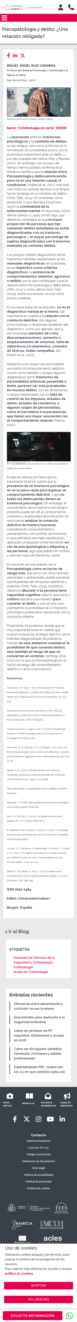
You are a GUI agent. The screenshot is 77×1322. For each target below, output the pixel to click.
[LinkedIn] (16, 55)
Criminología (23, 967)
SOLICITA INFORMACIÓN (32, 1316)
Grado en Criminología (30, 972)
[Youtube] (50, 1119)
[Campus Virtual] (60, 7)
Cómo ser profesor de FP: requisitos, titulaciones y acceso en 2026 (39, 1035)
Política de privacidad (38, 1181)
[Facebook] (9, 55)
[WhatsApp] (69, 1315)
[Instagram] (38, 1119)
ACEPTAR (38, 1286)
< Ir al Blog (17, 931)
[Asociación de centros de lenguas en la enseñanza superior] (50, 1240)
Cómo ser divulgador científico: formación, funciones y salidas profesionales (38, 1053)
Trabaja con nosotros (38, 1154)
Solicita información (38, 1141)
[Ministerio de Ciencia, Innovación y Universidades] (28, 1207)
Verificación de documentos (38, 1161)
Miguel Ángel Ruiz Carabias (31, 66)
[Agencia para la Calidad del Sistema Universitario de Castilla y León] (52, 1225)
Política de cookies (38, 1188)
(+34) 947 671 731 (38, 1147)
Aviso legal (38, 1168)
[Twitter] (23, 55)
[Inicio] (27, 8)
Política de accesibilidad (38, 1175)
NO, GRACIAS (38, 1299)
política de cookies (19, 1273)
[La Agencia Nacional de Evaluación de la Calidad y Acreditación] (22, 1225)
